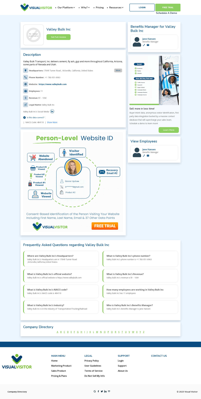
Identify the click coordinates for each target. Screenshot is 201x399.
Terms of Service (94, 370)
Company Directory (17, 391)
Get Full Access (58, 37)
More (118, 70)
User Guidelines (93, 365)
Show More (52, 122)
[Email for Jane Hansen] (148, 45)
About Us (123, 370)
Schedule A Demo (166, 13)
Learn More (168, 130)
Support (122, 365)
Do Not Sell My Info (95, 375)
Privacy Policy (92, 360)
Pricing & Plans (59, 375)
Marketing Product (61, 365)
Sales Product (58, 370)
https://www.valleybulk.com (53, 84)
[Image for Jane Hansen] (137, 46)
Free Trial (168, 7)
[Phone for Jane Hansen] (143, 45)
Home (54, 360)
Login (142, 7)
